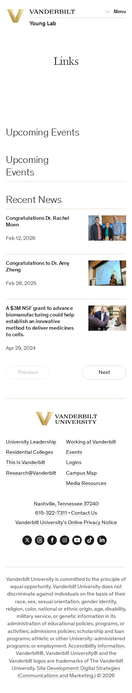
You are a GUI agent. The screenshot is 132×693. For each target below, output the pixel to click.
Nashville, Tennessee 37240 (66, 504)
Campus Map (81, 473)
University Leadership (31, 442)
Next (104, 372)
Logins (73, 463)
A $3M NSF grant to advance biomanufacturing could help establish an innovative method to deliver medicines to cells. (40, 322)
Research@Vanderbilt (31, 473)
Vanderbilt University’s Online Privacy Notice (66, 523)
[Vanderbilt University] (66, 418)
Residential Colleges (29, 452)
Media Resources (86, 483)
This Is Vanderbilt (25, 463)
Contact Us (84, 513)
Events (74, 452)
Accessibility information (96, 646)
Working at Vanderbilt (91, 442)
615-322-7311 (51, 513)
